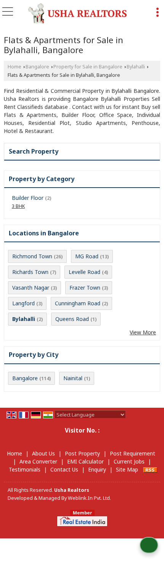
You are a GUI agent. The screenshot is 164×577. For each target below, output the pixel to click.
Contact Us (64, 469)
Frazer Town (84, 287)
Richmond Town (32, 256)
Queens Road (72, 319)
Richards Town (30, 272)
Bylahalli (136, 66)
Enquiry (97, 469)
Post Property (82, 453)
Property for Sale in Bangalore (87, 66)
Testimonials (24, 469)
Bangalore (37, 66)
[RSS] (150, 469)
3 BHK (18, 206)
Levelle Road (84, 272)
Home (14, 66)
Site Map (127, 469)
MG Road (86, 256)
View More (143, 332)
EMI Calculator (85, 461)
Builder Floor (27, 197)
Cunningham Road (77, 303)
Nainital (72, 378)
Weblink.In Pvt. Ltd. (89, 498)
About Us (43, 453)
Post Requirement (132, 453)
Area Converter (38, 461)
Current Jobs (129, 461)
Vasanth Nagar (30, 287)
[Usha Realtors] (77, 13)
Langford (23, 303)
